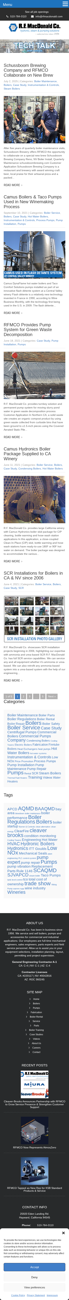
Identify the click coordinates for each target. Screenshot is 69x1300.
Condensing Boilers (29, 468)
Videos (47, 777)
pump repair (30, 862)
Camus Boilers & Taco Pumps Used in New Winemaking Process (33, 201)
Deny (34, 1277)
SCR (21, 587)
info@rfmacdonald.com (49, 16)
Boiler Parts (47, 715)
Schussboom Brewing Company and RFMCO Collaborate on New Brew (28, 70)
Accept (34, 1267)
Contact (36, 1052)
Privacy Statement (36, 1295)
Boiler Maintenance (45, 81)
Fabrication (40, 744)
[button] (63, 1233)
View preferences (34, 1287)
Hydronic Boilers (38, 843)
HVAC (13, 843)
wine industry (35, 888)
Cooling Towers (14, 840)
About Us (36, 1043)
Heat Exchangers (27, 748)
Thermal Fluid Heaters (17, 778)
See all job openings (37, 11)
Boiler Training (36, 1030)
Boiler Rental (46, 719)
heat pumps (44, 749)
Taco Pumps (51, 875)
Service (36, 1021)
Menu (7, 5)
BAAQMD (45, 808)
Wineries (16, 892)
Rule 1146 (24, 871)
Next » (52, 696)
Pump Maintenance (25, 767)
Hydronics (17, 848)
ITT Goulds (38, 849)
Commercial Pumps (35, 736)
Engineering (31, 840)
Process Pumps (45, 220)
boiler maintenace (32, 813)
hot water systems (38, 753)
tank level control (14, 880)
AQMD (26, 808)
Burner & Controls (27, 827)
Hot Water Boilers (38, 216)
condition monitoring (40, 836)
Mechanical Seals (33, 853)
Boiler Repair (16, 723)
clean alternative (43, 827)
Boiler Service (52, 212)
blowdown (19, 813)
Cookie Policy (18, 1295)
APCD (12, 809)
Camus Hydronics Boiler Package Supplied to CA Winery (27, 453)
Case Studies (36, 1034)
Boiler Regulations (21, 719)
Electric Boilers (23, 744)
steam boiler (34, 876)
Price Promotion (24, 761)
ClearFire (21, 831)
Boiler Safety (51, 724)
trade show (37, 883)
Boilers (8, 84)
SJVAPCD (18, 874)
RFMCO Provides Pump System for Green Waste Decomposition (28, 329)
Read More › (13, 185)
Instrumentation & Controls (43, 84)
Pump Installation (21, 765)
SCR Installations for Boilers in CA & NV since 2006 (33, 575)
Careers (36, 1047)
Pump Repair (36, 769)
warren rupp (18, 888)
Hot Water (49, 840)
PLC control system (27, 858)
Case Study (19, 84)
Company (16, 740)
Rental (27, 773)
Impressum (52, 1295)
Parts (36, 1025)
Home (36, 999)
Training (35, 777)
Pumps (22, 223)
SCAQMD (45, 870)
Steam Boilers (12, 88)
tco (25, 879)
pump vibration (19, 866)
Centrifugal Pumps (22, 732)
